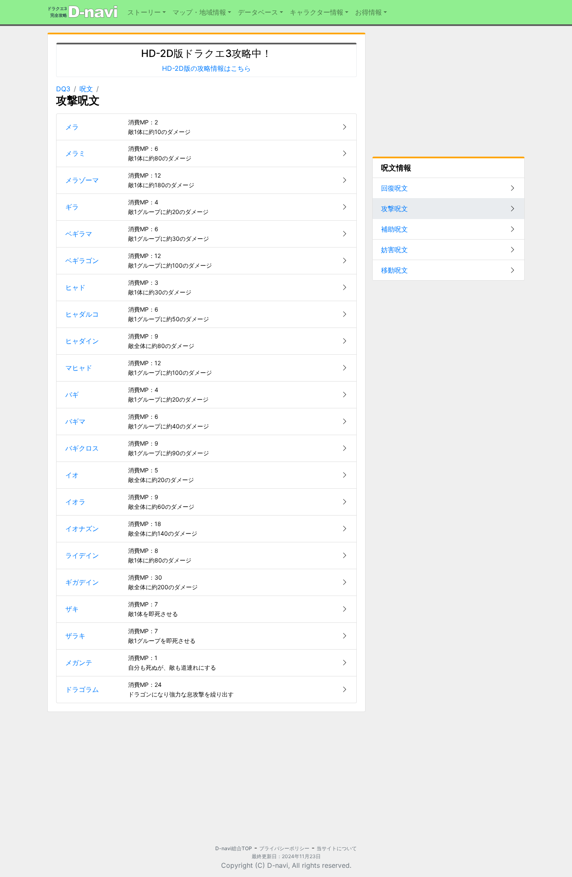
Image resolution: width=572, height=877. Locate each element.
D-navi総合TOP (233, 848)
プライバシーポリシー (284, 848)
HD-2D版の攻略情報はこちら (206, 68)
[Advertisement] (123, 777)
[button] (146, 12)
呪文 (86, 89)
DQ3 (63, 89)
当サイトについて (337, 848)
